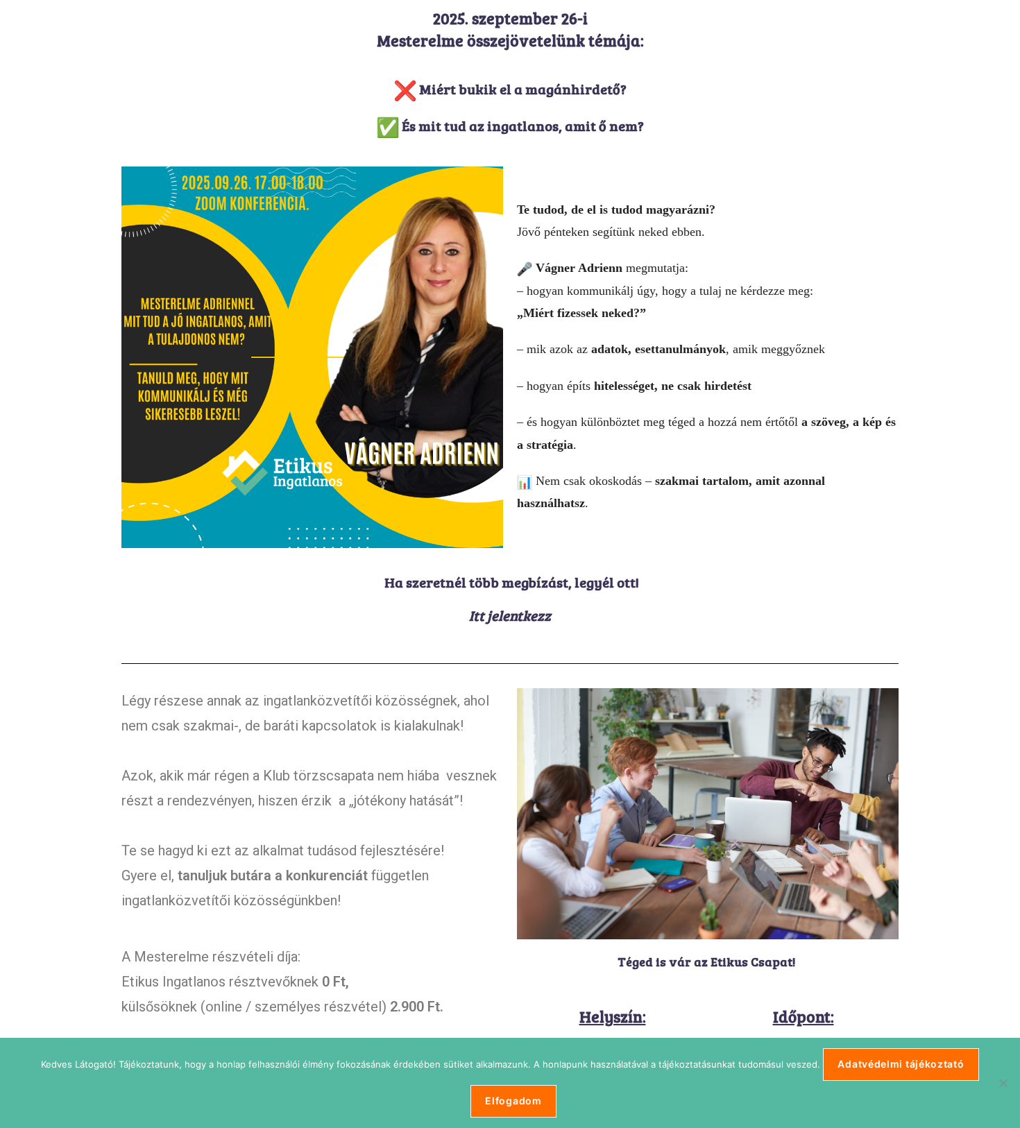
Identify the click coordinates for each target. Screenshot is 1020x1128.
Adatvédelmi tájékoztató (901, 1064)
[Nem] (1003, 1083)
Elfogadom (513, 1100)
